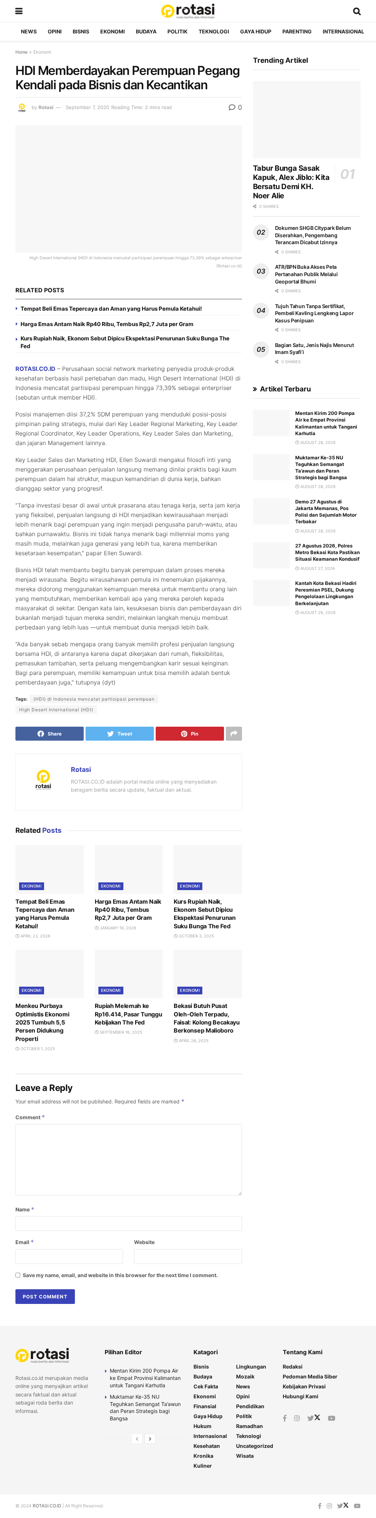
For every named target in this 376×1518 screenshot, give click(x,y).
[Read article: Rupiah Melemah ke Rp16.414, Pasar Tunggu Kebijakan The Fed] (129, 974)
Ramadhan (249, 1426)
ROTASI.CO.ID (35, 368)
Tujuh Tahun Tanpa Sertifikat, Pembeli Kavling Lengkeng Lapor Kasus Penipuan (314, 313)
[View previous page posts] (136, 1439)
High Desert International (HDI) (56, 709)
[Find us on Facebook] (285, 1418)
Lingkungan (251, 1366)
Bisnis (81, 31)
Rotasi (46, 107)
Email (24, 1242)
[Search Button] (357, 11)
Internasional (343, 31)
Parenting (297, 31)
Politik (177, 31)
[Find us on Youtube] (331, 1418)
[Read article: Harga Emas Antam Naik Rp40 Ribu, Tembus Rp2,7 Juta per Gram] (129, 869)
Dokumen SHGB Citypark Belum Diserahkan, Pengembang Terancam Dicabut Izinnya (313, 235)
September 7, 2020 (87, 107)
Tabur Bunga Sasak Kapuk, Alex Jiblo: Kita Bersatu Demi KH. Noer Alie (291, 182)
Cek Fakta (206, 1386)
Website (144, 1242)
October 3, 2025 (196, 936)
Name (25, 1209)
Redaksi (293, 1366)
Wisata (245, 1456)
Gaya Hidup (255, 31)
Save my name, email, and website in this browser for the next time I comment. (120, 1275)
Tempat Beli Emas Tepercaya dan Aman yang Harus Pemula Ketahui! (111, 308)
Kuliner (203, 1466)
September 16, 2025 (120, 1032)
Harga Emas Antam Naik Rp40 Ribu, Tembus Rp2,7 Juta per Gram (107, 324)
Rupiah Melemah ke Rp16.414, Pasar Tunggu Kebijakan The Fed (128, 1014)
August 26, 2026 (317, 612)
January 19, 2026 (117, 927)
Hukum (203, 1426)
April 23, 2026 (34, 936)
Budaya (146, 31)
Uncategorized (254, 1446)
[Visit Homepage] (187, 11)
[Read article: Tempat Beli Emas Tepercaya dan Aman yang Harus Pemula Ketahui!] (49, 869)
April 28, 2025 (193, 1040)
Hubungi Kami (300, 1396)
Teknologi (214, 31)
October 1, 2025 (37, 1048)
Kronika (203, 1456)
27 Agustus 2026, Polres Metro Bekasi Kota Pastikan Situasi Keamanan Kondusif (327, 552)
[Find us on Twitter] (314, 1418)
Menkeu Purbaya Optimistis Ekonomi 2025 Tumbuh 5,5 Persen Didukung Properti (42, 1022)
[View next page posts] (150, 1439)
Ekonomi (112, 31)
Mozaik (245, 1376)
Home (21, 52)
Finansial (205, 1406)
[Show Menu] (18, 11)
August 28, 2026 (317, 442)
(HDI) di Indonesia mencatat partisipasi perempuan (94, 699)
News (29, 31)
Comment (30, 1117)
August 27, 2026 (317, 568)
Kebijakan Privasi (304, 1386)
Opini (55, 31)
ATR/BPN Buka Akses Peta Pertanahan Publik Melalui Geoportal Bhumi (306, 274)
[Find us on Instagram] (297, 1418)
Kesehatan (207, 1446)
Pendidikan (250, 1406)
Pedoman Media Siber (310, 1376)
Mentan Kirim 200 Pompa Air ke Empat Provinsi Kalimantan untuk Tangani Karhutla (145, 1377)
